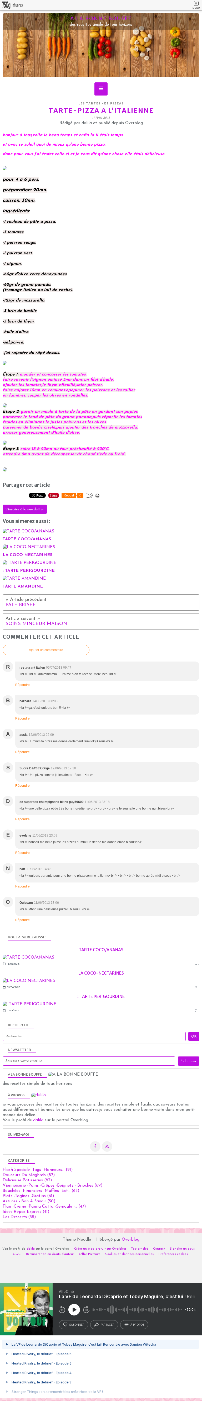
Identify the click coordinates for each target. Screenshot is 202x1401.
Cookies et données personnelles (129, 1254)
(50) (29, 1201)
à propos (137, 1324)
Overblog (130, 1240)
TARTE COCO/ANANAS (101, 949)
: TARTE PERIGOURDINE (101, 996)
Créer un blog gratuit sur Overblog (100, 1248)
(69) (53, 1185)
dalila (38, 1120)
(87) (29, 1175)
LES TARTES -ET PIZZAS (101, 103)
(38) (19, 1217)
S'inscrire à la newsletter (25, 509)
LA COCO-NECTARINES (101, 973)
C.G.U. (17, 1254)
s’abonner (76, 1324)
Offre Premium (89, 1254)
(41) (26, 1212)
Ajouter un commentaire (46, 650)
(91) (38, 1170)
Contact (159, 1248)
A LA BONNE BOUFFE (101, 18)
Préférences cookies (173, 1254)
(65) (41, 1191)
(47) (44, 1206)
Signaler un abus (183, 1248)
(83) (27, 1180)
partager (107, 1324)
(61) (28, 1196)
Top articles (139, 1248)
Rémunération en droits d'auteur (50, 1254)
